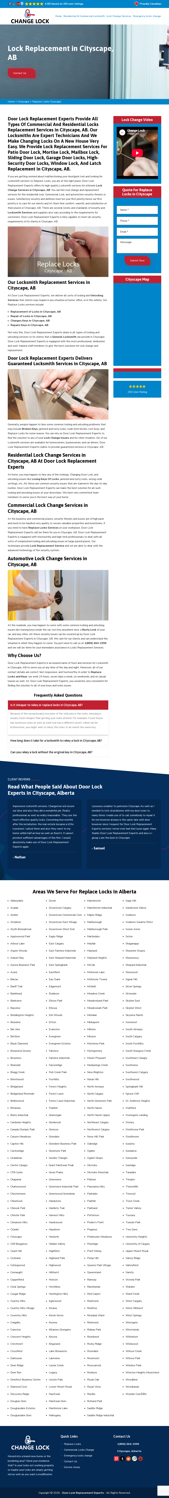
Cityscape (23, 101)
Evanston (54, 1029)
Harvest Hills (56, 1215)
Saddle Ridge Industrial (100, 1415)
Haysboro (54, 1229)
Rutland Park (94, 1401)
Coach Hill (16, 1251)
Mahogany (55, 1415)
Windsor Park (133, 1365)
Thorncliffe (132, 1186)
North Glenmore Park (99, 1101)
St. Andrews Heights (138, 1101)
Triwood (130, 1194)
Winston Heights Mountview (142, 1372)
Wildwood (132, 1344)
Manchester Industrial (99, 908)
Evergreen (55, 1036)
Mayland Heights (97, 958)
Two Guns (131, 1229)
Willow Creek (134, 1351)
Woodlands (132, 1387)
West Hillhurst (134, 1308)
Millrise (91, 1029)
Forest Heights (58, 1086)
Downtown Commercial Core (65, 915)
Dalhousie (16, 1358)
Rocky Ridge (94, 1344)
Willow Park (133, 1358)
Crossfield (16, 1351)
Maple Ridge (94, 915)
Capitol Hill (17, 1144)
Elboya (53, 1008)
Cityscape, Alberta (129, 1451)
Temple (130, 1179)
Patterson (93, 1215)
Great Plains (56, 1172)
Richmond (92, 1322)
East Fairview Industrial (62, 951)
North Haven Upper (98, 1115)
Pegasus (92, 1229)
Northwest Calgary (98, 1129)
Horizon (53, 1279)
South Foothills (135, 1043)
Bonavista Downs (20, 1051)
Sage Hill (131, 901)
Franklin (53, 1108)
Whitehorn (132, 1337)
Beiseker (15, 1022)
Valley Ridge (133, 1258)
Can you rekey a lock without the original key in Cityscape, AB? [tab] (51, 752)
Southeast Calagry (136, 1058)
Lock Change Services (119, 16)
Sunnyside (131, 1158)
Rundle (91, 1394)
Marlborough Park (97, 929)
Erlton (52, 1022)
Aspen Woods (18, 951)
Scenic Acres (133, 929)
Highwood (55, 1265)
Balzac (14, 979)
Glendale (54, 1136)
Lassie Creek (56, 1365)
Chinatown (16, 1201)
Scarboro (131, 915)
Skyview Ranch (134, 1015)
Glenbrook (55, 1122)
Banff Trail (16, 986)
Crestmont (16, 1344)
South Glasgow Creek (138, 1051)
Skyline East (133, 1001)
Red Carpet (94, 1294)
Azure (13, 972)
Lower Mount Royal (60, 1387)
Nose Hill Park (95, 1136)
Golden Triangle (58, 1158)
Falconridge (55, 1065)
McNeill (91, 986)
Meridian (92, 1015)
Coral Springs (18, 1287)
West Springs (134, 1315)
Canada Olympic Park (22, 1129)
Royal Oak (93, 1379)
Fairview (53, 1051)
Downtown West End (61, 929)
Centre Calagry (19, 1165)
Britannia (15, 1108)
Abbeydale (16, 901)
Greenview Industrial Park (64, 1186)
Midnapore (93, 1022)
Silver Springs (133, 986)
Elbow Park (55, 1001)
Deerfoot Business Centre (25, 1379)
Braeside (15, 1065)
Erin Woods (55, 1015)
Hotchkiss (54, 1287)
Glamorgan (55, 1115)
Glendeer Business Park (63, 1144)
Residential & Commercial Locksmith (84, 16)
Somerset (131, 1022)
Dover (52, 901)
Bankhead (16, 993)
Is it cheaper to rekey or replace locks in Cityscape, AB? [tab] (46, 705)
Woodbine (132, 1379)
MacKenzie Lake (58, 1408)
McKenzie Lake (96, 972)
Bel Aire (15, 1029)
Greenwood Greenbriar (62, 1194)
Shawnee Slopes (135, 951)
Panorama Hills (96, 1186)
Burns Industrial (19, 1115)
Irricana (53, 1308)
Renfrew (92, 1308)
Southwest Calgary (137, 1072)
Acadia (14, 908)
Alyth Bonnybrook (21, 929)
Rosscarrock (94, 1365)
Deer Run (15, 1372)
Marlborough (94, 922)
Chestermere (18, 1194)
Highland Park (57, 1258)
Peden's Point (95, 1222)
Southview (132, 1065)
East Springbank (58, 965)
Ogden (91, 1151)
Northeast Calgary (98, 1122)
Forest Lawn (56, 1094)
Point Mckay (94, 1251)
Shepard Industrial (136, 965)
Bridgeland (16, 1086)
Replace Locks (72, 1444)
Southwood (132, 1079)
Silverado (131, 993)
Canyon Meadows (20, 1136)
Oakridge (92, 1144)
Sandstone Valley (136, 908)
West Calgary (134, 1301)
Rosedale (92, 1351)
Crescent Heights (20, 1337)
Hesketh (54, 1237)
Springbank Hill (134, 1086)
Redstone (93, 1301)
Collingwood (17, 1265)
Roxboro (92, 1372)
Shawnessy (132, 958)
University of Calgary (138, 1244)
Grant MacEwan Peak (61, 1165)
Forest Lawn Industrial (62, 1101)
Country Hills (17, 1301)
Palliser (91, 1179)
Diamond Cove (18, 1387)
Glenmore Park (57, 1151)
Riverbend (93, 1337)
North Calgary (95, 1094)
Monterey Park (95, 1043)
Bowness (15, 1058)
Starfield (131, 1108)
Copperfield (17, 1279)
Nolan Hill (93, 1079)
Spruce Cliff (132, 1094)
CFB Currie (16, 1172)
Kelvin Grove (56, 1315)
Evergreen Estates (60, 1043)
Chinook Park (17, 1208)
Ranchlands (93, 1287)
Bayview (15, 1008)
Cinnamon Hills (19, 1222)
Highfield (54, 1251)
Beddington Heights (22, 1015)
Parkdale (92, 1194)
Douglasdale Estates (22, 1408)
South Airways (134, 1029)
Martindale (93, 936)
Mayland (92, 951)
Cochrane (15, 1258)
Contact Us (20, 73)
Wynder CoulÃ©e (136, 1394)
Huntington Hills (58, 1294)
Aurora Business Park (22, 965)
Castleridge (17, 1151)
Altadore (15, 922)
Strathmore (132, 1136)
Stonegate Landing (137, 1115)
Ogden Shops (95, 1158)
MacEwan (54, 1394)
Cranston (15, 1329)
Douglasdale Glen (20, 1415)
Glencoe (53, 1129)
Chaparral (15, 1179)
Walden (130, 1287)
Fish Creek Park (58, 1072)
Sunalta (130, 1144)
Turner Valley (133, 1208)
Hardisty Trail (57, 1208)
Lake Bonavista (58, 1351)
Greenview (55, 1179)
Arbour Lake (17, 943)
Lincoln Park (56, 1379)
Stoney (130, 1122)
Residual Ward (95, 1315)
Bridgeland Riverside (22, 1094)
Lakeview (54, 1358)
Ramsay (91, 1279)
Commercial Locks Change (79, 1450)
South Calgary (134, 1036)
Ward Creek (132, 1294)
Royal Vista (94, 1387)
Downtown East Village (63, 922)
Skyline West (133, 1008)
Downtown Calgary (60, 908)
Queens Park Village (99, 1265)
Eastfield (54, 972)
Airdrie (14, 915)
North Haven (94, 1108)
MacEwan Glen (57, 1401)
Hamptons (55, 1201)
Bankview (16, 1001)
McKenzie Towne (97, 979)
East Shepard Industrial (62, 958)
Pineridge (92, 1244)
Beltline (15, 1036)
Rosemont (93, 1358)
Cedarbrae (16, 1158)
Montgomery (94, 1051)
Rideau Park (94, 1329)
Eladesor (54, 993)
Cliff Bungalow (18, 1244)
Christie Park (17, 1215)
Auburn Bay (17, 958)
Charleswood (18, 1186)
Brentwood (17, 1079)
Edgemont (55, 986)
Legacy (53, 1372)
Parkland (92, 1208)
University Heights (136, 1237)
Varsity (130, 1272)
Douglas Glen (18, 1401)
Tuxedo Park (133, 1222)
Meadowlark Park (97, 1008)
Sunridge (131, 1165)
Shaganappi (132, 943)
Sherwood (131, 972)
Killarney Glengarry (60, 1329)
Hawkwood (55, 1222)
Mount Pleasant (96, 1058)
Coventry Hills (18, 1315)
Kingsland (54, 1344)
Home (58, 16)
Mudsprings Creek (97, 1065)
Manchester (94, 901)
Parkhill (91, 1201)
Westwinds (132, 1329)
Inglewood (55, 1301)
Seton (129, 936)
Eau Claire (54, 979)
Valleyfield (132, 1265)
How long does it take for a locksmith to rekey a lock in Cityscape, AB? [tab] (56, 740)
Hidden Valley (57, 1244)
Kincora (53, 1337)
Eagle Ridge (56, 936)
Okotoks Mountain (98, 1172)
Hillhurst (54, 1272)
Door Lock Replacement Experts (83, 1493)
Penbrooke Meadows (99, 1237)
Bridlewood (17, 1101)
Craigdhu (15, 1322)
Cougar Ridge (18, 1294)
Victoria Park (133, 1279)
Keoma (53, 1322)
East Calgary (56, 943)
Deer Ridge (17, 1365)
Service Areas (72, 1467)
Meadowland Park (97, 1001)
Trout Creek (133, 1201)
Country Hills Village (22, 1308)
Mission (91, 1036)
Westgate (132, 1322)
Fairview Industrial (59, 1058)
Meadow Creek (96, 993)
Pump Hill (93, 1258)
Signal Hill (131, 979)
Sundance (131, 1151)
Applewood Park (20, 936)
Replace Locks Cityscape (46, 101)
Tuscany (130, 1215)
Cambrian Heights (20, 1122)
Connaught (16, 1272)
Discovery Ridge (19, 1394)
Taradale (131, 1172)
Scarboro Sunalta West (139, 922)
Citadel (14, 1229)
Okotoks (92, 1165)
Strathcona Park (135, 1129)
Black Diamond (19, 1043)
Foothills (54, 1079)
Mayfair (91, 943)
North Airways (95, 1086)
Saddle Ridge (95, 1408)
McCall (91, 965)
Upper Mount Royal (137, 1251)
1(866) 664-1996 (128, 1444)
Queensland (94, 1272)
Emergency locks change (147, 16)
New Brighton (95, 1072)
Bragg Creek (17, 1072)
